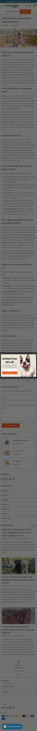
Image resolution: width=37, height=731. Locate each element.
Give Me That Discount (9, 372)
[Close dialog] (35, 355)
